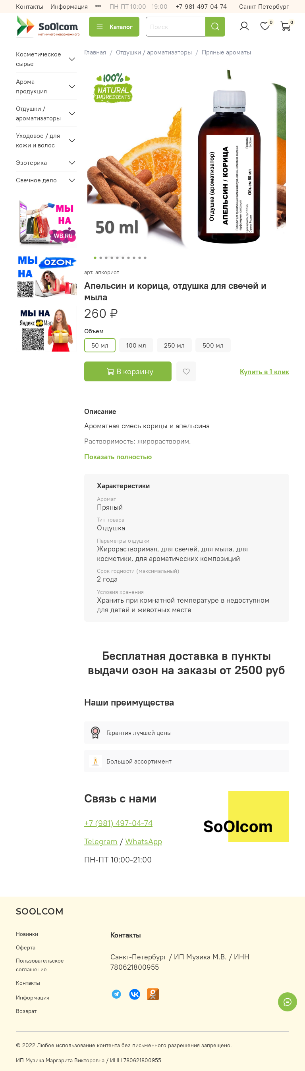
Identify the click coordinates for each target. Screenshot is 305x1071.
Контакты (29, 6)
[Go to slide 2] (100, 258)
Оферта (25, 947)
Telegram (101, 841)
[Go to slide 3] (106, 258)
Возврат (26, 1011)
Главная (95, 52)
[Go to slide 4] (111, 258)
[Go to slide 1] (95, 258)
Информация (69, 6)
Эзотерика (31, 162)
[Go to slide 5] (117, 258)
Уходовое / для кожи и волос (38, 140)
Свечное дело (36, 180)
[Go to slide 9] (139, 258)
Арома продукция (31, 86)
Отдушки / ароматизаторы (154, 52)
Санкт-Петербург (264, 6)
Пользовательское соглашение (40, 965)
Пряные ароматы (226, 52)
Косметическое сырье (38, 59)
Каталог (121, 27)
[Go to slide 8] (134, 258)
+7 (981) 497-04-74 (118, 823)
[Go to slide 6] (123, 258)
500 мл (213, 345)
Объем (94, 331)
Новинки (27, 934)
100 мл (136, 345)
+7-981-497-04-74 (201, 6)
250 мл (174, 345)
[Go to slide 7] (128, 258)
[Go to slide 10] (145, 258)
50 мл (99, 345)
